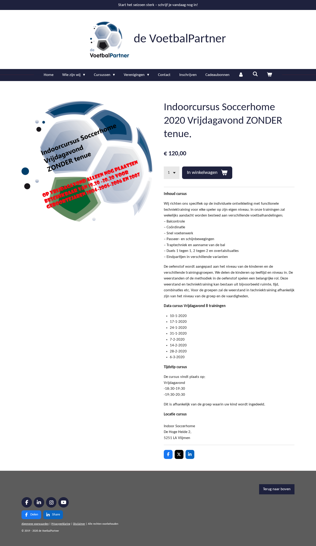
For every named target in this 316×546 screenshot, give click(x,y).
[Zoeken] (255, 74)
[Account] (241, 75)
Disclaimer (79, 524)
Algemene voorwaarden (35, 524)
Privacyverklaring (60, 524)
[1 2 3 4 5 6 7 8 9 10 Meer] (172, 172)
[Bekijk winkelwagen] (269, 75)
